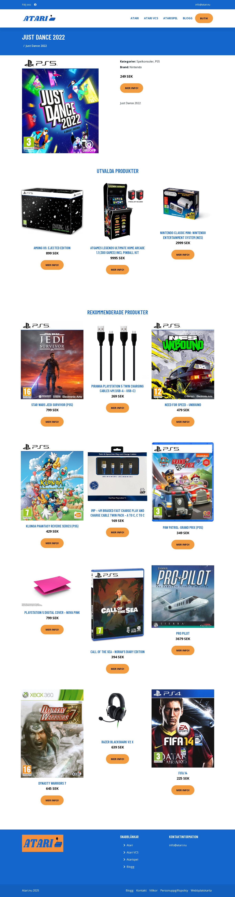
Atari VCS (151, 18)
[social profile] (35, 4)
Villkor (153, 890)
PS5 (157, 61)
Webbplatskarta (201, 890)
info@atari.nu (202, 4)
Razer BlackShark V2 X (117, 742)
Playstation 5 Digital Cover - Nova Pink (52, 612)
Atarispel (170, 18)
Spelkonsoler (145, 61)
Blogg (188, 18)
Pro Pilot (183, 633)
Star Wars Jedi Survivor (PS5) (52, 404)
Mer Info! (131, 88)
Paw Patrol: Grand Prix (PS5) (183, 527)
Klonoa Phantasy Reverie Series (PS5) (52, 526)
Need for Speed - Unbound (183, 404)
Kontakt (141, 890)
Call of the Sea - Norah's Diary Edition (117, 651)
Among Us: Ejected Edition (52, 248)
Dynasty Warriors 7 (52, 783)
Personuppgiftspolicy (174, 890)
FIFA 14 (182, 773)
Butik (204, 18)
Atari (135, 18)
